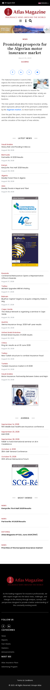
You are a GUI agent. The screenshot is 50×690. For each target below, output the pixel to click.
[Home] (25, 12)
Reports (4, 640)
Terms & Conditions (25, 680)
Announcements (7, 652)
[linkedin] (9, 626)
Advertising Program (9, 667)
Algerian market (14, 109)
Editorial (5, 532)
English (44, 3)
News (3, 505)
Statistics (4, 648)
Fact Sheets (6, 644)
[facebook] (3, 626)
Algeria (25, 62)
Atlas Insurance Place (9, 662)
